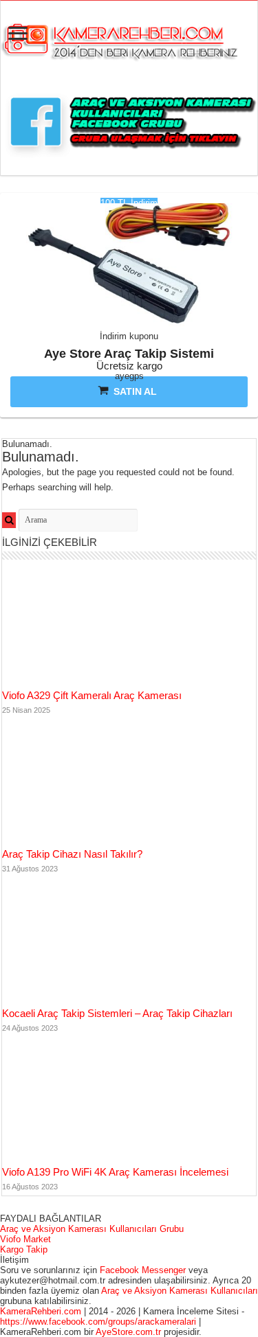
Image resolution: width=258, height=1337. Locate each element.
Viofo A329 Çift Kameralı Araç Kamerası (92, 695)
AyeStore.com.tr (130, 1332)
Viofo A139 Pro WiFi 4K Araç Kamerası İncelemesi (115, 1172)
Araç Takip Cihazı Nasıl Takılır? (72, 854)
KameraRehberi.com (40, 1311)
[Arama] (9, 520)
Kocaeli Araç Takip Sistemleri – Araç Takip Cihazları (117, 1013)
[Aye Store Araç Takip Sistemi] (129, 269)
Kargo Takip (23, 1249)
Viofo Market (25, 1239)
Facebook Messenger (143, 1270)
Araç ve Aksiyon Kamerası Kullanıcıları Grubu (92, 1229)
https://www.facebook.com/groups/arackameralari (98, 1321)
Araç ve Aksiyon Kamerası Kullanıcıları (179, 1290)
